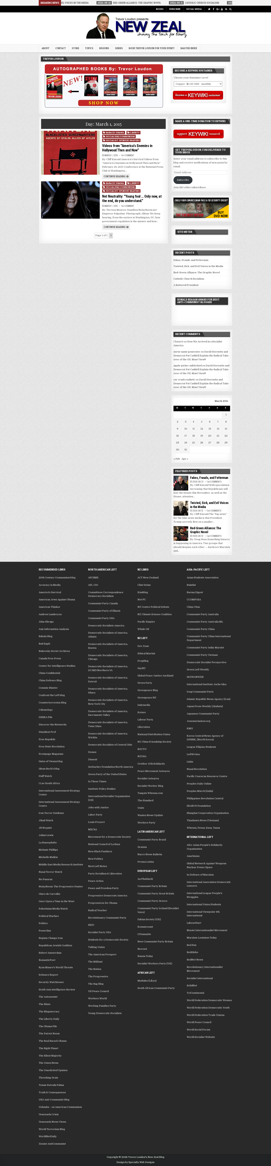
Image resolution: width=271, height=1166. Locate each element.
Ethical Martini (146, 653)
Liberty (135, 132)
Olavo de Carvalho (49, 894)
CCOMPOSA (194, 599)
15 (226, 428)
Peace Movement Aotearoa (154, 771)
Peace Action (95, 881)
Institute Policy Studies (102, 788)
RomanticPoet (47, 960)
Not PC (142, 599)
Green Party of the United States (107, 774)
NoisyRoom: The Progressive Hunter (61, 886)
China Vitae (193, 607)
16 (177, 435)
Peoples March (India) (200, 791)
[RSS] (226, 9)
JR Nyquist (45, 827)
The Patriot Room (49, 1033)
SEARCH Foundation (199, 805)
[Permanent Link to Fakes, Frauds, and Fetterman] (180, 483)
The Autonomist (48, 996)
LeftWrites (193, 754)
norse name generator (186, 351)
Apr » (185, 458)
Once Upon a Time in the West (56, 901)
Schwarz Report (48, 974)
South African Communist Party (156, 988)
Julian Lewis (46, 835)
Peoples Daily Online (199, 783)
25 (193, 442)
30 (177, 449)
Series (119, 48)
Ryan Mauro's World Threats (56, 967)
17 (185, 435)
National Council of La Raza (104, 844)
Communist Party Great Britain (156, 893)
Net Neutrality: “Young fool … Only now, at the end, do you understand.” (131, 198)
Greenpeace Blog (148, 690)
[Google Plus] (217, 9)
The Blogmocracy (49, 1011)
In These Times (97, 781)
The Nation (94, 969)
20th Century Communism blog (57, 577)
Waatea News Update (150, 815)
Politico (43, 923)
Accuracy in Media (49, 585)
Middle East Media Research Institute (61, 864)
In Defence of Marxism (200, 874)
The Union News (48, 1062)
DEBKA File (45, 717)
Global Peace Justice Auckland (155, 675)
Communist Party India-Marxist (205, 647)
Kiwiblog (143, 592)
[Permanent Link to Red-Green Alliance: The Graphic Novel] (180, 533)
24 (185, 442)
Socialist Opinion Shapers (123, 140)
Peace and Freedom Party (103, 888)
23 (177, 442)
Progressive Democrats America (107, 895)
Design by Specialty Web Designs (135, 1162)
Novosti (142, 949)
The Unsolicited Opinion (53, 1070)
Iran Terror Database (51, 813)
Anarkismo (193, 856)
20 (209, 435)
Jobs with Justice (98, 807)
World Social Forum (198, 1029)
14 (218, 428)
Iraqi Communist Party (200, 691)
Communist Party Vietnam (202, 655)
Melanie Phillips (48, 849)
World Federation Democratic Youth (208, 1007)
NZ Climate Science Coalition (155, 614)
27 (209, 442)
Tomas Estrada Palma (51, 1085)
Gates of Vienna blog (51, 761)
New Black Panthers (100, 851)
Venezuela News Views (52, 1121)
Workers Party (146, 822)
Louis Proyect (96, 822)
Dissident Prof (47, 732)
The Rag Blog (96, 983)
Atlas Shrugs (46, 621)
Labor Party (95, 814)
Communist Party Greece (152, 901)
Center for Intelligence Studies (57, 665)
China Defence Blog (50, 680)
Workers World (97, 998)
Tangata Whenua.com (150, 793)
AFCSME (93, 577)
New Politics (95, 858)
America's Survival (50, 592)
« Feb (176, 458)
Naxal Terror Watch (50, 872)
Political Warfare (49, 916)
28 (217, 442)
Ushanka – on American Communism (60, 1107)
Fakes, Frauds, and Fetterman (190, 260)
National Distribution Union (154, 734)
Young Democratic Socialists (105, 1013)
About (45, 48)
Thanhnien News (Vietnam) (203, 820)
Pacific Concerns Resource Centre (207, 776)
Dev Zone (143, 646)
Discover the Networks (53, 724)
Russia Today (145, 956)
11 (193, 428)
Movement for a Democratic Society (109, 836)
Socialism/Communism (120, 136)
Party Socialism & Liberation (105, 873)
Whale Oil (143, 629)
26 (201, 442)
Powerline (45, 930)
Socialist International (200, 978)
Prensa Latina (146, 861)
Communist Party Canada (103, 603)
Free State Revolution (52, 746)
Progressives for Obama (102, 903)
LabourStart (194, 922)
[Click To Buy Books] (104, 106)
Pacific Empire (146, 621)
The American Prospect (102, 954)
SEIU (91, 925)
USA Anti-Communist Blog (54, 1099)
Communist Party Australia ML (205, 621)
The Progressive (98, 976)
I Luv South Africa (49, 783)
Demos (92, 752)
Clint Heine (144, 585)
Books (159, 9)
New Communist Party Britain (155, 941)
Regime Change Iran (51, 938)
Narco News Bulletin (150, 854)
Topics (89, 48)
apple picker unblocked (187, 365)
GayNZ (142, 668)
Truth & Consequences (52, 1092)
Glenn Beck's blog (49, 768)
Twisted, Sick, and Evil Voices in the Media (198, 266)
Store (75, 48)
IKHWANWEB (195, 677)
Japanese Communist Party (203, 713)
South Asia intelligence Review (57, 989)
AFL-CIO (93, 585)
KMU (190, 728)
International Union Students (204, 904)
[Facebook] (213, 9)
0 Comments (215, 481)
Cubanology (46, 709)
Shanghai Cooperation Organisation (208, 813)
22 (226, 435)
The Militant (95, 961)
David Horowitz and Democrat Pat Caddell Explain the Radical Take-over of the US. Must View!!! (201, 355)
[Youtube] (222, 9)
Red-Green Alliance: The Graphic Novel (196, 272)
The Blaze (45, 1004)
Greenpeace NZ (147, 697)
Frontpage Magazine (51, 754)
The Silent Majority (50, 1055)
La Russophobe (48, 842)
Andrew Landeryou (50, 614)
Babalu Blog (46, 636)
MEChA (92, 829)
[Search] (230, 9)
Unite (141, 807)
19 (201, 435)
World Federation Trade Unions (206, 1015)
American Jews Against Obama (57, 599)
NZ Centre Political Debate (153, 607)
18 (193, 435)
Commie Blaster (48, 687)
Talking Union (96, 947)
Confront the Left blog (52, 695)
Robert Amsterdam (50, 952)
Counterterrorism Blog (52, 702)
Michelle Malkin (48, 857)
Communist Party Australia (203, 614)
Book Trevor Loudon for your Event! (152, 48)
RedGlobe (192, 952)
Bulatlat (191, 585)
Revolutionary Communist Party (107, 917)
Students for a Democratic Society (108, 939)
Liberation (144, 727)
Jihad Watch (46, 820)
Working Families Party (102, 1005)
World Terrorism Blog (52, 1129)
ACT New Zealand (148, 577)
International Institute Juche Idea (206, 684)
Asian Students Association (202, 577)
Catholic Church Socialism (188, 278)
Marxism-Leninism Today (202, 937)
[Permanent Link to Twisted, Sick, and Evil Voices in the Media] (180, 508)
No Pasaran (45, 879)
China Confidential (49, 673)
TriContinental (195, 992)
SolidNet (192, 985)
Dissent (92, 759)
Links (190, 761)
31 (185, 449)
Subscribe (174, 9)
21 (218, 435)
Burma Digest (195, 592)
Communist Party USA (101, 618)
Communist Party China (201, 629)
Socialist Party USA (99, 932)
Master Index (188, 48)
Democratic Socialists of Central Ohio (110, 744)
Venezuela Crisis (49, 1114)
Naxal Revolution (197, 769)
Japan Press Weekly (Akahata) (205, 706)
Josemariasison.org (198, 721)
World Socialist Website (201, 1037)
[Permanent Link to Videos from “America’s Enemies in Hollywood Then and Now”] (70, 153)
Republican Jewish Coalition (55, 945)
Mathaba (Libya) (147, 980)
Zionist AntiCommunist (52, 1143)
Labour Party (145, 719)
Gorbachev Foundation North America (110, 766)
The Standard (145, 800)
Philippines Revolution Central (205, 798)
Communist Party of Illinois (104, 610)
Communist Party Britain (152, 886)
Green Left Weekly (198, 669)
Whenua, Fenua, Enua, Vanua (203, 827)
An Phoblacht (145, 879)
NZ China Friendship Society (154, 741)
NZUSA (142, 756)
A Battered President (186, 285)
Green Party (145, 682)
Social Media (194, 9)
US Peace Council (98, 991)
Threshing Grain (48, 1077)
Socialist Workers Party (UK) (155, 963)
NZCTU (142, 749)
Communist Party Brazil (152, 839)
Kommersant (145, 926)
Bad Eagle (44, 643)
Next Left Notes (97, 866)
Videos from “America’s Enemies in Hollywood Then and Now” (127, 147)
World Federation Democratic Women (209, 1000)
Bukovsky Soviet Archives (54, 651)
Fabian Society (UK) (149, 919)
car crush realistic (184, 379)
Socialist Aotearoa (148, 778)
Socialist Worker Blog (150, 785)
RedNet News (195, 959)
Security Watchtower (51, 982)
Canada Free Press (50, 658)
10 (185, 428)
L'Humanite (144, 934)
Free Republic (47, 739)
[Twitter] (209, 9)
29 (226, 442)
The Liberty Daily (49, 1019)
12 (201, 428)
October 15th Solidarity (151, 763)
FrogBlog (143, 660)
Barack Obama (115, 132)
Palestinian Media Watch (53, 908)
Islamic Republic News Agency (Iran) (208, 699)
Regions (104, 48)
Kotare (142, 712)
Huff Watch (45, 776)
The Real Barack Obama (53, 1041)
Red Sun (191, 945)
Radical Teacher (97, 910)
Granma (142, 847)
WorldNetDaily (48, 1136)
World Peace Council (199, 1022)
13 (210, 428)
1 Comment (129, 155)
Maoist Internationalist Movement (207, 930)
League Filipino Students (201, 747)
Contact (60, 48)
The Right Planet (48, 1048)
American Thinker (49, 607)
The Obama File (48, 1026)
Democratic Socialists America (106, 625)
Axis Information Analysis (54, 629)
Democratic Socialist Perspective (206, 662)
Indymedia (144, 705)
